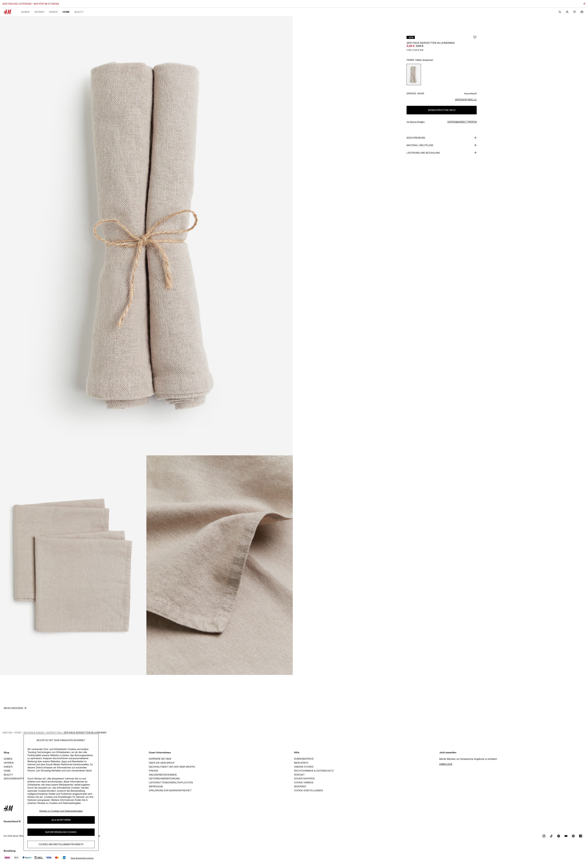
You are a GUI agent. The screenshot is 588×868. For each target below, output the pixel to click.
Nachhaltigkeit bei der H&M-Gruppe (172, 766)
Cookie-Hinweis (303, 782)
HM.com (7, 732)
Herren (39, 12)
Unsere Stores (303, 766)
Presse (153, 770)
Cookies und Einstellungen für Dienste (61, 844)
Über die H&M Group (161, 762)
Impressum (156, 786)
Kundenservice (304, 758)
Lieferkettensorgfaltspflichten (171, 782)
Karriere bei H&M (160, 758)
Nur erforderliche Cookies (61, 832)
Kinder (53, 12)
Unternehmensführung (164, 778)
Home (66, 12)
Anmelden (445, 764)
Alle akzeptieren (61, 820)
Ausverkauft (470, 93)
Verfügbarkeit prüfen (462, 122)
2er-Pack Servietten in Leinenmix (85, 732)
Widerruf (300, 786)
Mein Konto (301, 762)
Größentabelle (466, 99)
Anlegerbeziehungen (163, 774)
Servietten (53, 732)
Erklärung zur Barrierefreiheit (170, 790)
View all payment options (82, 858)
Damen (25, 12)
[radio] (414, 74)
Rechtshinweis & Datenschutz (314, 770)
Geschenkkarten (15, 778)
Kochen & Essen (34, 732)
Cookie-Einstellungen (308, 790)
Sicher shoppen (304, 778)
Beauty (79, 12)
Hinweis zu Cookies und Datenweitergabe (61, 811)
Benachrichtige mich (441, 110)
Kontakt (299, 774)
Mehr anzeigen (13, 708)
